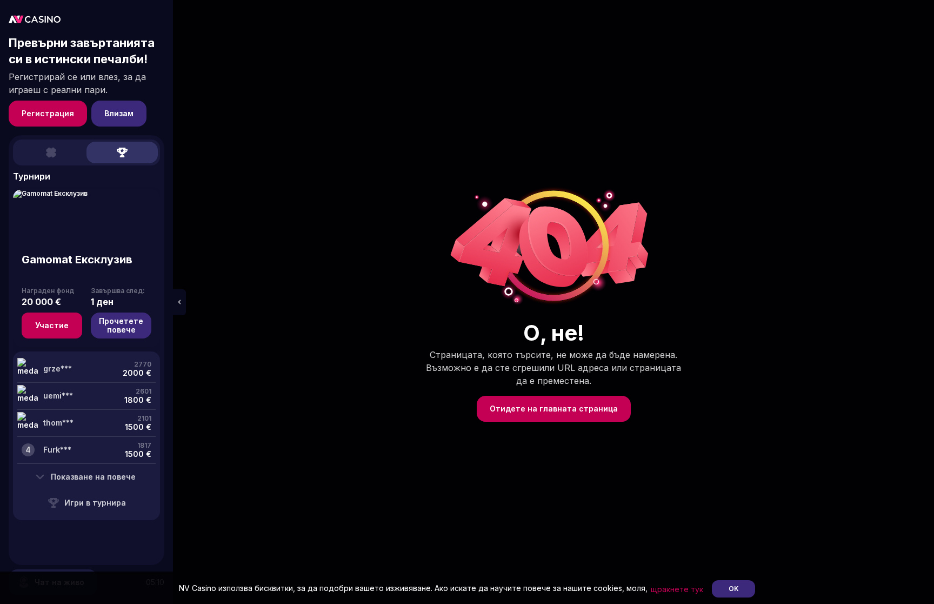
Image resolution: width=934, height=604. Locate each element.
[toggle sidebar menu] (179, 302)
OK (734, 589)
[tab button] (50, 152)
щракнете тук (677, 589)
